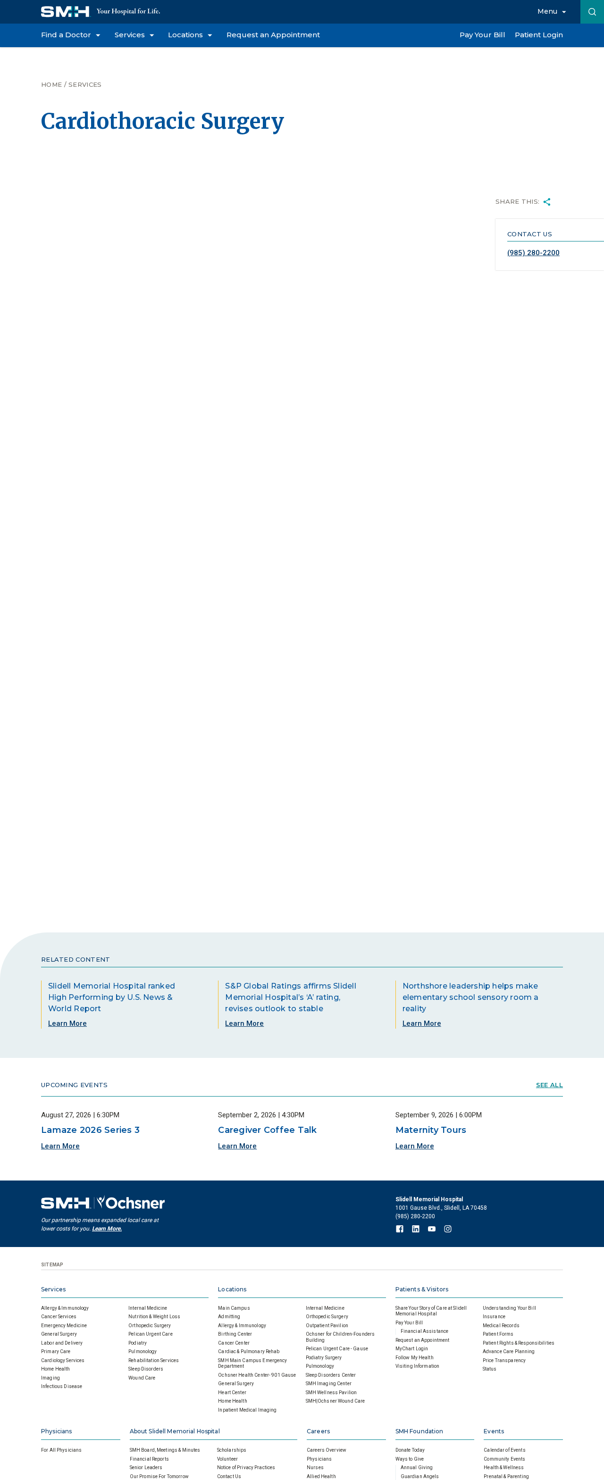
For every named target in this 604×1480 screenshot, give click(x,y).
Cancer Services (58, 1316)
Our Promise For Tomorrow (159, 1476)
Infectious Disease (61, 1386)
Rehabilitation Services (153, 1360)
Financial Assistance (425, 1331)
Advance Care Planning (509, 1351)
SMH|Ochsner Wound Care (335, 1401)
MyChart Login (411, 1348)
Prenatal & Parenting (506, 1476)
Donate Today (410, 1450)
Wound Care (141, 1377)
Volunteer (227, 1459)
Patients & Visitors (421, 1289)
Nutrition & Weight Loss (154, 1316)
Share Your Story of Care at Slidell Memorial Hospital (431, 1311)
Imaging (50, 1377)
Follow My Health (414, 1357)
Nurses (315, 1467)
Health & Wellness (504, 1467)
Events (494, 1431)
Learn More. (107, 1228)
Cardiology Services (62, 1360)
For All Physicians (61, 1450)
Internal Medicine (147, 1308)
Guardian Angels (420, 1476)
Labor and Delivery (62, 1343)
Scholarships (232, 1450)
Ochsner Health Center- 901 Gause (257, 1375)
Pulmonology (142, 1351)
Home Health (55, 1369)
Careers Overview (326, 1450)
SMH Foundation (419, 1431)
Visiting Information (417, 1366)
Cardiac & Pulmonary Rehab (248, 1351)
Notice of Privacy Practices (246, 1467)
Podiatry (137, 1343)
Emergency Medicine (64, 1325)
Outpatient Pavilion (327, 1325)
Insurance (494, 1316)
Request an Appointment (422, 1340)
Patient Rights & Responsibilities (518, 1343)
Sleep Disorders (145, 1369)
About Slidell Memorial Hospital (175, 1431)
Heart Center (232, 1392)
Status (490, 1369)
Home (51, 84)
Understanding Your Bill (509, 1308)
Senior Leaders (146, 1467)
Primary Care (56, 1351)
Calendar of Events (504, 1450)
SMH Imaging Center (329, 1383)
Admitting (229, 1316)
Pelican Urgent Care (150, 1334)
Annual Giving (417, 1467)
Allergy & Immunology (65, 1308)
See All (549, 1085)
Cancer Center (234, 1343)
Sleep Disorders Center (331, 1375)
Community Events (504, 1459)
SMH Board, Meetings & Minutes (165, 1450)
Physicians (56, 1431)
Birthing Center (235, 1334)
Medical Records (501, 1325)
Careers (318, 1431)
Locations (232, 1289)
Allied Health (321, 1476)
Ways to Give (409, 1459)
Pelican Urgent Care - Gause (337, 1348)
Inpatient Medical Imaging (247, 1410)
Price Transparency (504, 1360)
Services (84, 84)
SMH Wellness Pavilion (331, 1392)
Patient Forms (498, 1334)
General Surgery (59, 1334)
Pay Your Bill (409, 1322)
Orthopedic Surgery (149, 1325)
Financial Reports (149, 1459)
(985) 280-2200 (533, 253)
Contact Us (229, 1476)
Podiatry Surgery (324, 1357)
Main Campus (234, 1308)
